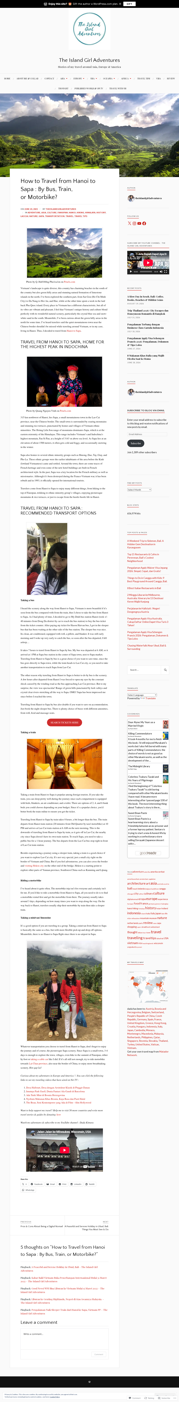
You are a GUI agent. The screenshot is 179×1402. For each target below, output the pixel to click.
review (148, 923)
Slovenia (143, 1040)
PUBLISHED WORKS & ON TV (89, 88)
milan (129, 918)
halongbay (164, 904)
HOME (7, 78)
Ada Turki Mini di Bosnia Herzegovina (45, 1095)
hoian (158, 908)
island (143, 914)
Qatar (157, 1037)
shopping (132, 926)
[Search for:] (148, 669)
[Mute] (161, 271)
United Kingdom (135, 1023)
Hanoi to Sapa (74, 330)
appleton (152, 879)
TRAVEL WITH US (117, 88)
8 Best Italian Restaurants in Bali (144, 588)
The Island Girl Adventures (89, 60)
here (58, 1114)
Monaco (150, 1030)
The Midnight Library (139, 766)
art (148, 883)
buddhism (155, 889)
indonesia (134, 913)
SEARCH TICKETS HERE (64, 722)
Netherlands (133, 1037)
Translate (150, 698)
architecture (136, 883)
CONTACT (49, 78)
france (144, 903)
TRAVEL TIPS (143, 78)
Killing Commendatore (140, 733)
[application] (148, 263)
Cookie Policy (55, 1397)
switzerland (155, 927)
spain (139, 927)
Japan (130, 1030)
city (136, 893)
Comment (98, 1354)
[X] (129, 223)
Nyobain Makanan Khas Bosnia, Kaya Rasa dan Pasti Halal (55, 1098)
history (101, 212)
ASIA (62, 78)
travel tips (80, 216)
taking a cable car (40, 1059)
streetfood (145, 927)
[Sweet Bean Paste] (165, 818)
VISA (158, 78)
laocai (24, 216)
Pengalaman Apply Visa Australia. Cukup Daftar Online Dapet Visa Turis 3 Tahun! (147, 622)
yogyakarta (132, 947)
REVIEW (171, 78)
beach (135, 889)
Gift (129, 4)
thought (132, 932)
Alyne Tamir (133, 728)
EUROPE (78, 78)
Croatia (131, 1026)
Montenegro (134, 1033)
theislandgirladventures (61, 209)
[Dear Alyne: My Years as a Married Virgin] (165, 727)
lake (163, 914)
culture (52, 212)
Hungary (140, 1026)
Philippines (147, 1037)
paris (141, 923)
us (162, 938)
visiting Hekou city (34, 865)
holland (165, 908)
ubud (159, 938)
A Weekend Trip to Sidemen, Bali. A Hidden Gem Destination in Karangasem (145, 544)
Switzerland (157, 1012)
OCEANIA (107, 78)
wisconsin (158, 943)
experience (163, 899)
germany (152, 904)
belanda (141, 889)
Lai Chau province (38, 1063)
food (137, 903)
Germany (142, 1019)
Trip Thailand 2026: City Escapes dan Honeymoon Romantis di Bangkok (147, 312)
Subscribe (136, 443)
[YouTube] (139, 223)
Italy (160, 1026)
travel (69, 216)
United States (143, 1044)
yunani (139, 947)
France (157, 1019)
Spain (150, 1019)
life (166, 913)
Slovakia (153, 1040)
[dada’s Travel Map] (148, 1001)
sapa (41, 216)
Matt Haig (133, 769)
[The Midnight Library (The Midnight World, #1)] (165, 771)
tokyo (140, 932)
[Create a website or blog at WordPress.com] (89, 1382)
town (148, 932)
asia (43, 212)
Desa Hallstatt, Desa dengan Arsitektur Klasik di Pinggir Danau (58, 1087)
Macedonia (147, 1033)
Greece (149, 1023)
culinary (148, 893)
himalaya (90, 212)
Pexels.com (69, 281)
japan (158, 913)
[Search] (165, 669)
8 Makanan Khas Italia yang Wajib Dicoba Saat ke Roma (145, 357)
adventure (34, 212)
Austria (150, 1008)
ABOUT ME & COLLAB (27, 78)
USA (92, 78)
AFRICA (125, 78)
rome (155, 923)
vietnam (132, 943)
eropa (142, 899)
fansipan (63, 212)
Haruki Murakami (135, 736)
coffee (141, 894)
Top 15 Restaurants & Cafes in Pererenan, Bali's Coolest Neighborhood (143, 557)
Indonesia (151, 1026)
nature (33, 216)
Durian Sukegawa (135, 816)
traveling (135, 937)
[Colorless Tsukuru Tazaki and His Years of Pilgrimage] (165, 782)
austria (166, 884)
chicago (130, 894)
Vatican (155, 1044)
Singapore (132, 1040)
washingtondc (148, 943)
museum (153, 918)
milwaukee (136, 918)
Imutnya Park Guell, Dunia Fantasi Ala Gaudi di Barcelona (55, 1091)
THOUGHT (63, 88)
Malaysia (158, 1033)
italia (148, 913)
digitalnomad (132, 899)
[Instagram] (134, 223)
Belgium (146, 1012)
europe (151, 898)
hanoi (72, 212)
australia (160, 884)
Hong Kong (160, 1023)
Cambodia (139, 1030)
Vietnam (131, 1047)
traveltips (149, 938)
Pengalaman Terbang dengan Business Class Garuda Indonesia (145, 326)
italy (152, 913)
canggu (162, 888)
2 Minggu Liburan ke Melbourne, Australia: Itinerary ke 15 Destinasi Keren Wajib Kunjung (145, 598)
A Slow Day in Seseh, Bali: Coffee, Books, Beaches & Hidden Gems (145, 298)
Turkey (131, 1044)
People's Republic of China (141, 1015)
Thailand (163, 1040)
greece (158, 904)
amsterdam (144, 879)
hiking (80, 212)
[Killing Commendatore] (165, 738)
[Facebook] (144, 223)
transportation (55, 216)
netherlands (132, 923)
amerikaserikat (133, 879)
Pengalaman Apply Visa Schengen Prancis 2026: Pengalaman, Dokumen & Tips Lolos (148, 341)
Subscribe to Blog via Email (146, 410)
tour (144, 933)
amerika (147, 872)
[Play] (130, 271)
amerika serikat (157, 871)
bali (129, 888)
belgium (148, 889)
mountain (144, 918)
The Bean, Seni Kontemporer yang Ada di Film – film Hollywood (58, 1102)
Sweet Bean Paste (137, 813)
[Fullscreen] (165, 271)
